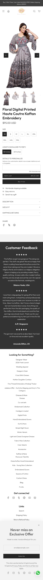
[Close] (38, 525)
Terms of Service (32, 566)
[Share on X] (9, 225)
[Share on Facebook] (3, 225)
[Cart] (39, 11)
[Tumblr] (18, 497)
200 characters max (34, 171)
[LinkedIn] (34, 497)
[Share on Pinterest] (14, 225)
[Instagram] (13, 497)
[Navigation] (3, 11)
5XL (17, 140)
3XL (4, 140)
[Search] (34, 11)
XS (5, 134)
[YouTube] (29, 497)
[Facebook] (8, 497)
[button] (6, 55)
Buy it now (21, 181)
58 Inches (6, 152)
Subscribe (21, 556)
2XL (34, 134)
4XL (11, 140)
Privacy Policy (17, 566)
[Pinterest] (24, 497)
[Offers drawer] (8, 11)
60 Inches (17, 152)
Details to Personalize (13, 158)
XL (28, 134)
